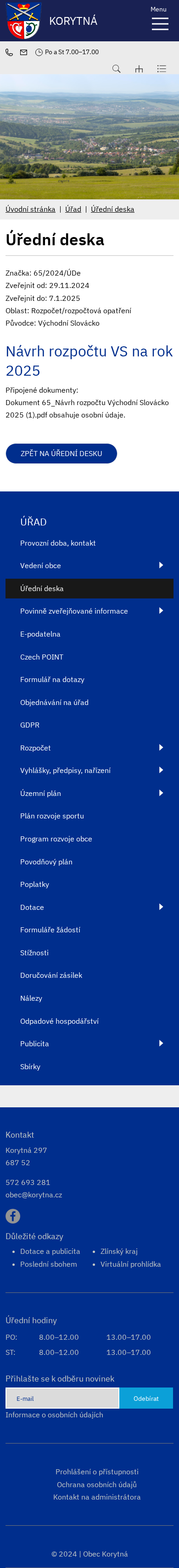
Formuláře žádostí (50, 929)
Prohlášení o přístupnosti (97, 1471)
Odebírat (146, 1398)
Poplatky (34, 884)
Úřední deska (112, 209)
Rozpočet (35, 747)
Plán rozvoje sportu (52, 815)
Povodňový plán (46, 861)
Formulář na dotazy (52, 679)
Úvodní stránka (31, 209)
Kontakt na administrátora (97, 1496)
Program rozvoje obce (56, 838)
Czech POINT (41, 656)
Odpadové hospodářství (59, 1021)
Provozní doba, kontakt (58, 542)
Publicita (34, 1043)
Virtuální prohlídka (131, 1264)
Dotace (32, 907)
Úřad (73, 209)
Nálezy (31, 998)
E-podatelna (40, 633)
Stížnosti (34, 952)
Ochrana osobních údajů (97, 1484)
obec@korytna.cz (34, 1194)
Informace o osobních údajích (54, 1414)
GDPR (29, 724)
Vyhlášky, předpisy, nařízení (65, 770)
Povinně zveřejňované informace (74, 610)
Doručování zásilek (51, 975)
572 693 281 (28, 1182)
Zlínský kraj (119, 1251)
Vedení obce (40, 565)
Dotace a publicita (50, 1251)
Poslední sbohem (48, 1264)
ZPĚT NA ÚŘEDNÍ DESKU (61, 453)
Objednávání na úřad (54, 702)
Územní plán (40, 793)
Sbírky (30, 1066)
